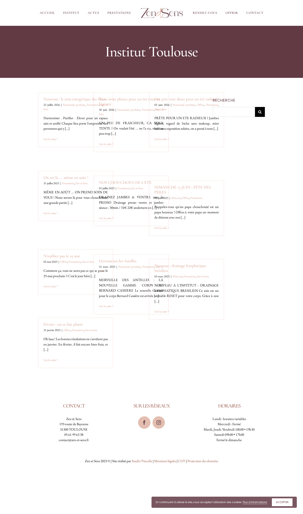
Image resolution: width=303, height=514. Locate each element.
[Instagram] (159, 422)
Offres (200, 105)
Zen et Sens (160, 109)
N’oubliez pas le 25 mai (61, 256)
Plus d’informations (255, 502)
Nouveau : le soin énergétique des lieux (74, 99)
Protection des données (202, 461)
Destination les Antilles (117, 261)
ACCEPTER (282, 502)
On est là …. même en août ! (65, 177)
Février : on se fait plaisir (63, 324)
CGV (181, 461)
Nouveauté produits (74, 105)
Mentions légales (165, 461)
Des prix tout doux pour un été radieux (185, 99)
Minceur (176, 198)
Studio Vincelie (142, 461)
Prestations (212, 105)
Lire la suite (49, 139)
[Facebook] (144, 422)
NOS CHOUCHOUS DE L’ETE (125, 182)
